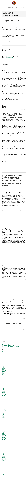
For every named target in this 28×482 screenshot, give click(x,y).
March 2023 (3, 375)
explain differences (4, 343)
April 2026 (3, 353)
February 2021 (3, 391)
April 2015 (3, 429)
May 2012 (3, 453)
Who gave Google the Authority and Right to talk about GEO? (9, 345)
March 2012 (3, 455)
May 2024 (3, 367)
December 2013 (4, 435)
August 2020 (3, 395)
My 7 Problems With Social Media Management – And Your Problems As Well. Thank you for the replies (12, 177)
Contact (3, 334)
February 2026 (3, 354)
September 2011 (4, 461)
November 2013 (4, 436)
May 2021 (3, 389)
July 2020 (3, 396)
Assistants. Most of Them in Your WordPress (12, 21)
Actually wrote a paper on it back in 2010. (9, 57)
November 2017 (4, 410)
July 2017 (3, 412)
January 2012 (3, 457)
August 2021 (3, 387)
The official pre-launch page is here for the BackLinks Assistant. (10, 52)
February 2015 (3, 430)
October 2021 (3, 385)
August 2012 (3, 450)
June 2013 (3, 441)
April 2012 (3, 454)
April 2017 (3, 414)
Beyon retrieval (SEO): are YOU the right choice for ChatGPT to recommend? (10, 346)
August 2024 (3, 364)
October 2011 (3, 460)
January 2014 (3, 434)
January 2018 (3, 409)
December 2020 (4, 393)
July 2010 (3, 474)
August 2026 (3, 350)
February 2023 (3, 376)
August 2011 (3, 462)
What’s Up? (3, 335)
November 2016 (4, 418)
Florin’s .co (14, 6)
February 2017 (3, 416)
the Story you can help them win (12, 324)
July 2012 (3, 451)
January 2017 (3, 417)
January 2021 (3, 392)
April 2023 (3, 374)
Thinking (22, 109)
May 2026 (3, 352)
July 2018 (3, 408)
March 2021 (3, 390)
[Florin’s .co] (14, 4)
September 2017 (4, 411)
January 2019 (3, 407)
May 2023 (3, 373)
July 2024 (3, 365)
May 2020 (3, 398)
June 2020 (3, 397)
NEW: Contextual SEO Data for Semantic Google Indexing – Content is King (12, 115)
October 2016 (3, 419)
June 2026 (3, 351)
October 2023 (3, 371)
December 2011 (4, 458)
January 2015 (3, 431)
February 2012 (3, 456)
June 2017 (3, 413)
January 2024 (3, 368)
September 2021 (4, 386)
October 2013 (3, 437)
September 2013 (4, 438)
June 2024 (3, 366)
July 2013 (3, 440)
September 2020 (4, 394)
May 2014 (3, 432)
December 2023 (4, 369)
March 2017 (3, 415)
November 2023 (4, 370)
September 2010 (4, 472)
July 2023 (3, 372)
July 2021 (3, 388)
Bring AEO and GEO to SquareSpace (6, 342)
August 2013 (3, 439)
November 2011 (4, 459)
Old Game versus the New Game (6, 344)
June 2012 (3, 452)
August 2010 (3, 473)
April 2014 (3, 433)
